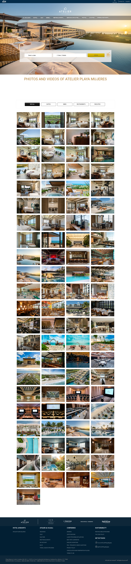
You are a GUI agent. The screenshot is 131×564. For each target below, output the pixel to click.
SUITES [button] (35, 18)
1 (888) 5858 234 (40, 561)
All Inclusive (26, 18)
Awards (69, 532)
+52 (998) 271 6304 (60, 561)
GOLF (41, 534)
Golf (42, 18)
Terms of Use (70, 553)
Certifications (71, 534)
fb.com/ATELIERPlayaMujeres (104, 543)
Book (96, 55)
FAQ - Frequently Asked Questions (76, 545)
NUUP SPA (42, 537)
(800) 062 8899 (25, 561)
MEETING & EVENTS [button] (58, 18)
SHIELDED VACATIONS (72, 542)
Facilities (97, 104)
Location (91, 18)
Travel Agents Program (47, 548)
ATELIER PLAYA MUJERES (19, 532)
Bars (64, 104)
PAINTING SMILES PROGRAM (102, 532)
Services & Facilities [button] (73, 18)
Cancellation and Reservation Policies (78, 550)
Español (128, 1)
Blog (41, 545)
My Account (43, 542)
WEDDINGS (42, 532)
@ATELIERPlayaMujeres (103, 547)
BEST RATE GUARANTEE (73, 540)
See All (32, 104)
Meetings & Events (45, 540)
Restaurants (81, 104)
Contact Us (121, 1)
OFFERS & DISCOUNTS (102, 18)
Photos (84, 18)
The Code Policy (99, 534)
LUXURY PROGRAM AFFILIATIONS (75, 537)
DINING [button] (48, 18)
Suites (48, 104)
